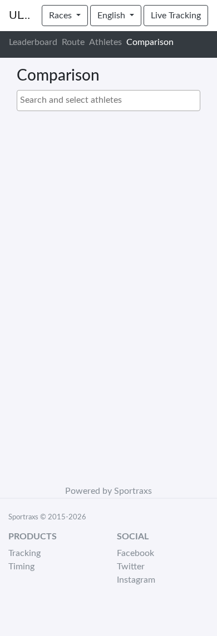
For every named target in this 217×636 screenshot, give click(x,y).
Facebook (135, 553)
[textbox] (111, 100)
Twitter (131, 566)
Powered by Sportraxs (108, 491)
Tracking (24, 553)
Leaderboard (33, 42)
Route (73, 42)
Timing (21, 566)
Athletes (105, 42)
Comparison (150, 42)
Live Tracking (176, 15)
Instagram (136, 579)
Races (61, 15)
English (112, 15)
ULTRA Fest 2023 (21, 15)
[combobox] (108, 100)
